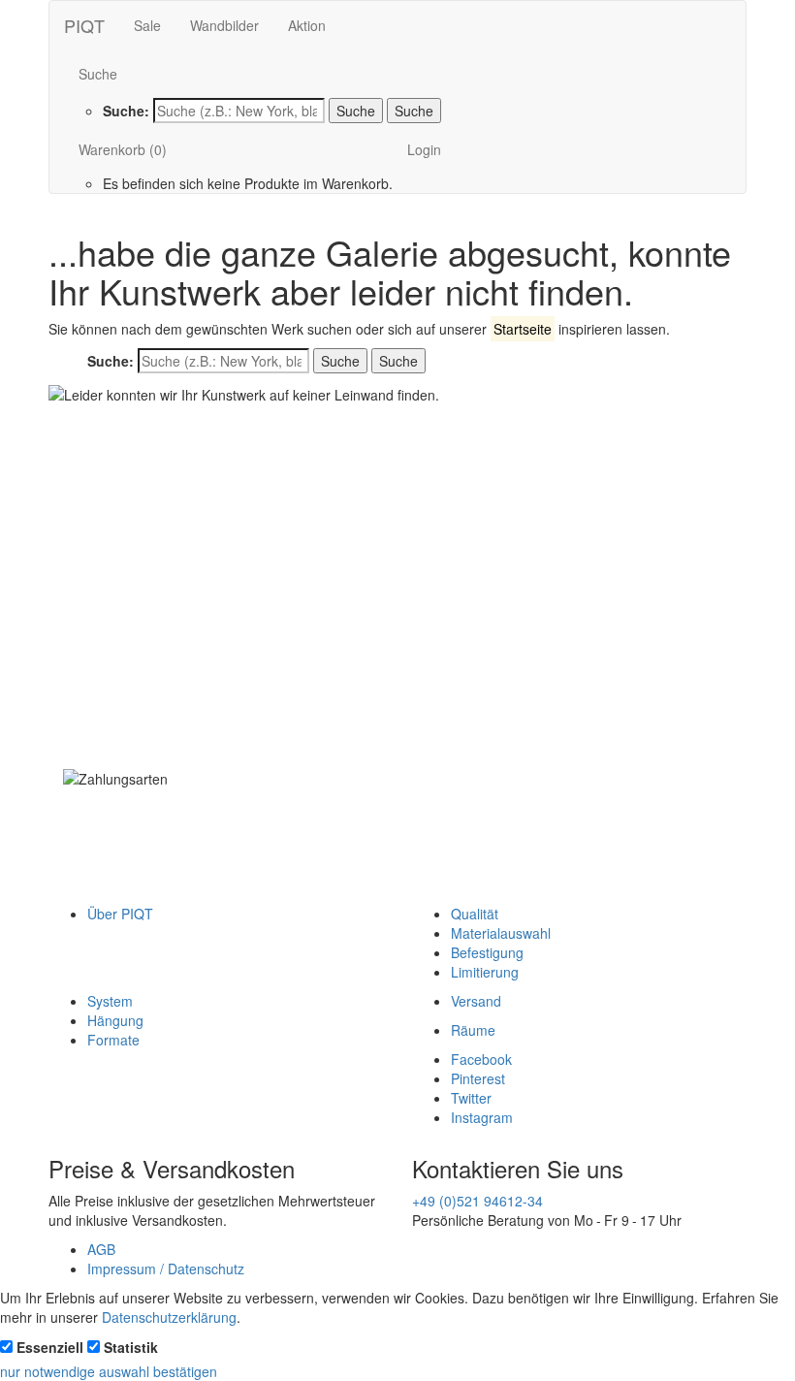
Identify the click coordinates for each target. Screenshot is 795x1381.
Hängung (115, 1020)
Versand (476, 1001)
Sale (147, 25)
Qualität (474, 913)
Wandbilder (224, 25)
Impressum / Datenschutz (165, 1268)
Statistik (131, 1347)
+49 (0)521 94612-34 (477, 1200)
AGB (101, 1249)
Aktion (307, 25)
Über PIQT (120, 913)
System (110, 1001)
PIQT (84, 25)
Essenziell (49, 1347)
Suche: (126, 110)
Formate (113, 1039)
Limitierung (485, 971)
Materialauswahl (501, 933)
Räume (473, 1030)
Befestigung (487, 952)
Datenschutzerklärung (169, 1317)
